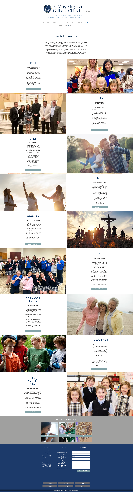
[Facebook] (87, 11)
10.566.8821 (63, 454)
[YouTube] (89, 11)
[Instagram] (84, 11)
